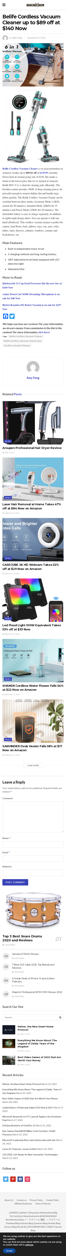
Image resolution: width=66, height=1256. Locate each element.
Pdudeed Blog (13, 1223)
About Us (8, 1200)
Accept (9, 1250)
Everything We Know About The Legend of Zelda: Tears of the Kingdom (37, 1043)
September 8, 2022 (36, 38)
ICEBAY (50, 1226)
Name (6, 838)
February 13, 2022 (12, 574)
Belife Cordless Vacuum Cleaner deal (22, 341)
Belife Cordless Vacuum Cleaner (26, 336)
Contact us (21, 1200)
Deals (8, 498)
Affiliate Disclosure (23, 1203)
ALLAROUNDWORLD (34, 1226)
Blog (8, 441)
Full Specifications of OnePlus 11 (18, 1125)
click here (43, 332)
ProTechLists (16, 1216)
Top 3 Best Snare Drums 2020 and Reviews (22, 938)
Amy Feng (17, 38)
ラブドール (54, 1219)
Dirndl (20, 1226)
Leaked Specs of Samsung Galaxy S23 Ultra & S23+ (27, 1107)
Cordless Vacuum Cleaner (17, 345)
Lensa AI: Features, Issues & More (19, 1149)
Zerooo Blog (10, 1226)
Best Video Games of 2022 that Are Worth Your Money (39, 1059)
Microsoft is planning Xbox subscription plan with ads (28, 1140)
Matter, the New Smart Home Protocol (21, 1084)
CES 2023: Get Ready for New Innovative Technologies (30, 1154)
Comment (7, 798)
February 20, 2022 (12, 513)
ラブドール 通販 (37, 1219)
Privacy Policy (36, 1200)
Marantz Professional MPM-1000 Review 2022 (37, 992)
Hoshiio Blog (54, 1223)
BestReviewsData (15, 1219)
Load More (33, 765)
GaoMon (22, 1212)
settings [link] (29, 1244)
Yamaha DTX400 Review (25, 954)
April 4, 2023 (9, 453)
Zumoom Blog (40, 1223)
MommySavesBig (48, 1212)
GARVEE (13, 1212)
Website (7, 866)
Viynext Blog (26, 1223)
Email (6, 852)
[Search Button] (60, 1017)
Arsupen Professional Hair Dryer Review (32, 448)
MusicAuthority (31, 1216)
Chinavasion (34, 1212)
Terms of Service (43, 1203)
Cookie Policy (52, 1200)
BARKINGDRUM (48, 1216)
